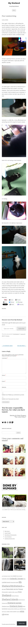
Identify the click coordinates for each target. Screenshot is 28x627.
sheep (20, 592)
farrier (9, 576)
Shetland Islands (10, 599)
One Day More (21, 345)
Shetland (6, 595)
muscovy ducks (15, 582)
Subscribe (21, 328)
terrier (5, 611)
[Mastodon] (12, 423)
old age (4, 589)
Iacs (18, 576)
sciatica (16, 592)
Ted (3, 611)
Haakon (15, 576)
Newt (23, 586)
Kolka (24, 578)
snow (15, 608)
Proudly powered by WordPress (8, 624)
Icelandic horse (6, 578)
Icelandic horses (16, 578)
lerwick (8, 582)
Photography (5, 592)
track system (13, 611)
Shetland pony (5, 606)
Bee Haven (7, 531)
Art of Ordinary (8, 536)
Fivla (12, 576)
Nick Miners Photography (10, 535)
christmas (5, 576)
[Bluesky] (3, 423)
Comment (5, 358)
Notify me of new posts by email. (10, 399)
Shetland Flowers (15, 595)
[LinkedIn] (10, 423)
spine (18, 608)
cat (2, 576)
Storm (24, 608)
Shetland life (4, 603)
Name (4, 375)
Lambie (4, 582)
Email (4, 381)
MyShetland (16, 334)
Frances (7, 336)
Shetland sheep (16, 606)
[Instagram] (8, 423)
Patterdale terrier (12, 589)
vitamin (18, 611)
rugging (10, 592)
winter (6, 614)
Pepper (20, 589)
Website (4, 387)
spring (21, 608)
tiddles (8, 611)
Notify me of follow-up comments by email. (13, 395)
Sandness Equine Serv (10, 538)
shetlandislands (21, 599)
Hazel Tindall (7, 533)
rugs (13, 592)
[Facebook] (5, 423)
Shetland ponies (14, 603)
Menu (14, 10)
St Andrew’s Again (7, 345)
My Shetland (14, 3)
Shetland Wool (11, 608)
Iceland (20, 576)
